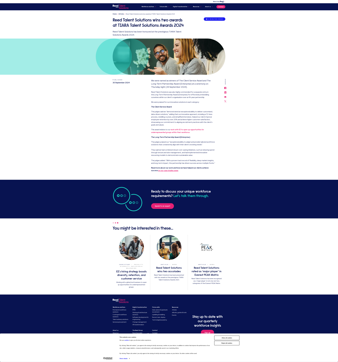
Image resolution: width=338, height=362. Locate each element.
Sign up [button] (207, 332)
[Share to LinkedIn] (225, 91)
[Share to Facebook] (225, 87)
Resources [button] (196, 6)
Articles (121, 14)
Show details (124, 358)
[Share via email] (225, 96)
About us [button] (208, 6)
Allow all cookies (227, 338)
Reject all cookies (226, 343)
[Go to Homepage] (121, 6)
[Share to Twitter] (225, 100)
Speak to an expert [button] (162, 206)
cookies (126, 340)
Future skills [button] (163, 6)
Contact (221, 7)
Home (115, 14)
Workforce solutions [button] (148, 6)
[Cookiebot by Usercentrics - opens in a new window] (108, 358)
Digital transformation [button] (180, 6)
